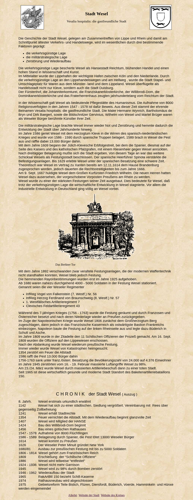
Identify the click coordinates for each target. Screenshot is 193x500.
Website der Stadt (89, 495)
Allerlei (72, 495)
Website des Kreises (113, 495)
